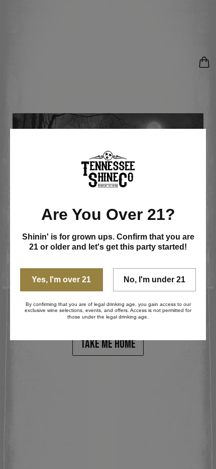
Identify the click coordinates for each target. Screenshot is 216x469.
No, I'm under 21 (154, 279)
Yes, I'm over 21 (61, 279)
